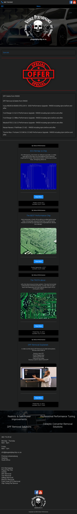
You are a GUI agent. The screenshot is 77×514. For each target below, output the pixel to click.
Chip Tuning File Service (10, 483)
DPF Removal (6, 474)
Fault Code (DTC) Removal (11, 481)
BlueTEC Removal (8, 479)
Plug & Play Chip (7, 470)
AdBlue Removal (7, 478)
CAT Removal (6, 476)
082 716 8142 (8, 2)
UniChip (4, 472)
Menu (39, 6)
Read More (38, 197)
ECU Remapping (7, 468)
